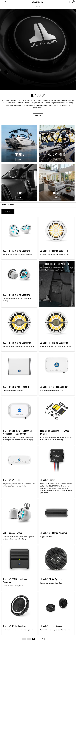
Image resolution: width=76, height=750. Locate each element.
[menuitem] (5, 2)
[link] (38, 49)
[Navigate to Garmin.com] (38, 2)
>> (51, 638)
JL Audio (38, 6)
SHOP (19, 159)
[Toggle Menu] (1, 2)
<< (24, 638)
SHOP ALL (38, 115)
